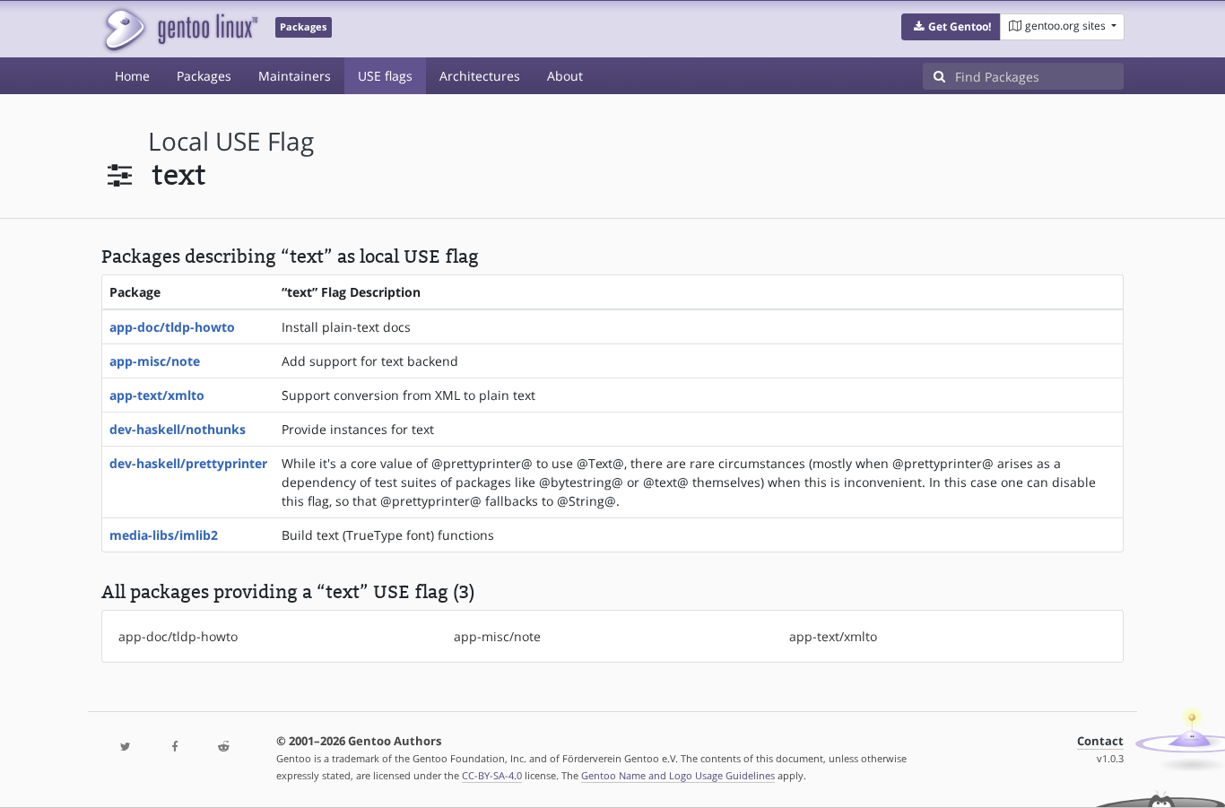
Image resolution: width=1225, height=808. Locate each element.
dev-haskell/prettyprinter (188, 463)
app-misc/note (154, 360)
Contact (1100, 741)
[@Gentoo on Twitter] (125, 747)
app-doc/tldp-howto (172, 326)
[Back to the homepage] (180, 29)
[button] (951, 26)
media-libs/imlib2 (163, 534)
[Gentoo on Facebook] (174, 747)
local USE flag (231, 141)
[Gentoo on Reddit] (223, 747)
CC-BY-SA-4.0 (492, 775)
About (565, 75)
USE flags (385, 75)
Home (132, 75)
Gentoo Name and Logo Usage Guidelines (678, 775)
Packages (204, 75)
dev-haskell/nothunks (177, 429)
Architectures (479, 75)
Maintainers (294, 75)
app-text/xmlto (156, 395)
